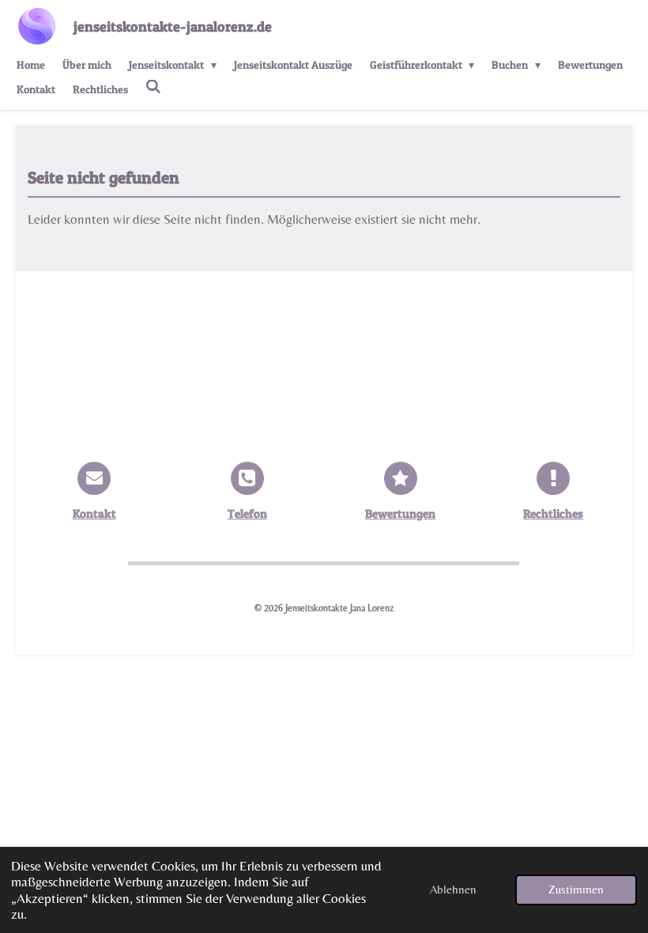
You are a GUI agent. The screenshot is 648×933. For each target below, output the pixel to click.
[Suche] (153, 86)
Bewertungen (400, 514)
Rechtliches (553, 514)
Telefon (247, 514)
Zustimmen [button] (576, 889)
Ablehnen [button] (453, 889)
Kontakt (94, 514)
